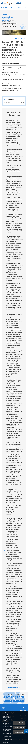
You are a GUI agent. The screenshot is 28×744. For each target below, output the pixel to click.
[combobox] (21, 7)
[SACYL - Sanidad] (3, 3)
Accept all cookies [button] (19, 723)
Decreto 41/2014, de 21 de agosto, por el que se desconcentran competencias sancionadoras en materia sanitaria (13, 510)
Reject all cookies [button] (19, 727)
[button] (8, 701)
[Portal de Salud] (18, 3)
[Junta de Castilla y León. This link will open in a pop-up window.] (9, 3)
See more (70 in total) (14, 687)
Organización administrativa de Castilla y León (8, 17)
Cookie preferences (19, 732)
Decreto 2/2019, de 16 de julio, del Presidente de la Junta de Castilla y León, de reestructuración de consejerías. (14, 307)
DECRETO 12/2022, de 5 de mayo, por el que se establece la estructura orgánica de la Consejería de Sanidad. (14, 169)
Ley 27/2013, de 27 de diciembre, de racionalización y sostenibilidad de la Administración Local (12, 543)
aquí (5, 730)
